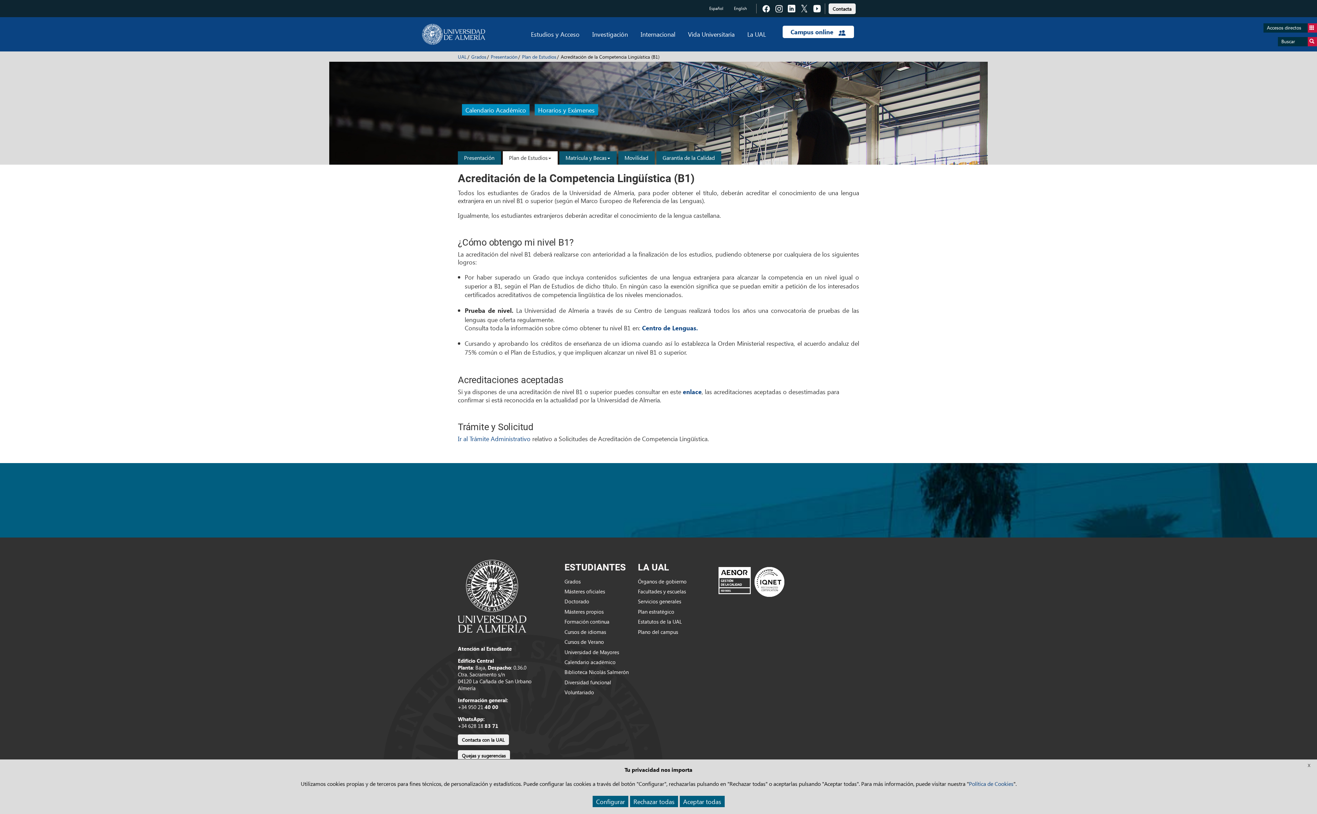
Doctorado (577, 601)
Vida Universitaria (711, 34)
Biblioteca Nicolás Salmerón (597, 672)
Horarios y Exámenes (566, 110)
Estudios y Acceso (555, 34)
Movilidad (636, 157)
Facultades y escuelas (662, 591)
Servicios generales (659, 601)
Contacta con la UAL (483, 739)
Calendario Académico (495, 110)
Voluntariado (579, 692)
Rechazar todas (654, 801)
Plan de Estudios (539, 57)
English (740, 8)
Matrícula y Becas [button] (586, 157)
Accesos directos (1284, 27)
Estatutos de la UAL (660, 621)
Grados (478, 57)
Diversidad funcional (588, 682)
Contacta (842, 8)
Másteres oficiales (585, 591)
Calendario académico (590, 662)
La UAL (756, 34)
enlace (692, 392)
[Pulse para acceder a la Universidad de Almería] (492, 595)
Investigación (610, 34)
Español (716, 8)
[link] (842, 7)
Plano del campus (658, 631)
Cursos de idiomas (585, 631)
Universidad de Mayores (592, 652)
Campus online (813, 32)
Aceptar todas (702, 801)
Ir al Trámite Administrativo (495, 438)
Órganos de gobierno (662, 581)
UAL (462, 57)
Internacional (658, 34)
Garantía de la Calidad (689, 157)
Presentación (504, 57)
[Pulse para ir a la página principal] (453, 34)
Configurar (610, 801)
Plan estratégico (656, 611)
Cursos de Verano (584, 641)
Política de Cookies (991, 783)
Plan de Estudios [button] (528, 157)
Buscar (1288, 41)
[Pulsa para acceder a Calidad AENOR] (751, 581)
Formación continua (587, 621)
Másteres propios (584, 611)
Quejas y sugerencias (484, 755)
